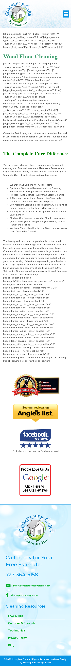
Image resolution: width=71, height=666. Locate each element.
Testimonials (17, 630)
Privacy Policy (17, 637)
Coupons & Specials (21, 623)
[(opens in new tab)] (35, 385)
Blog (11, 645)
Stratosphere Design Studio (37, 662)
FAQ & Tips (15, 615)
